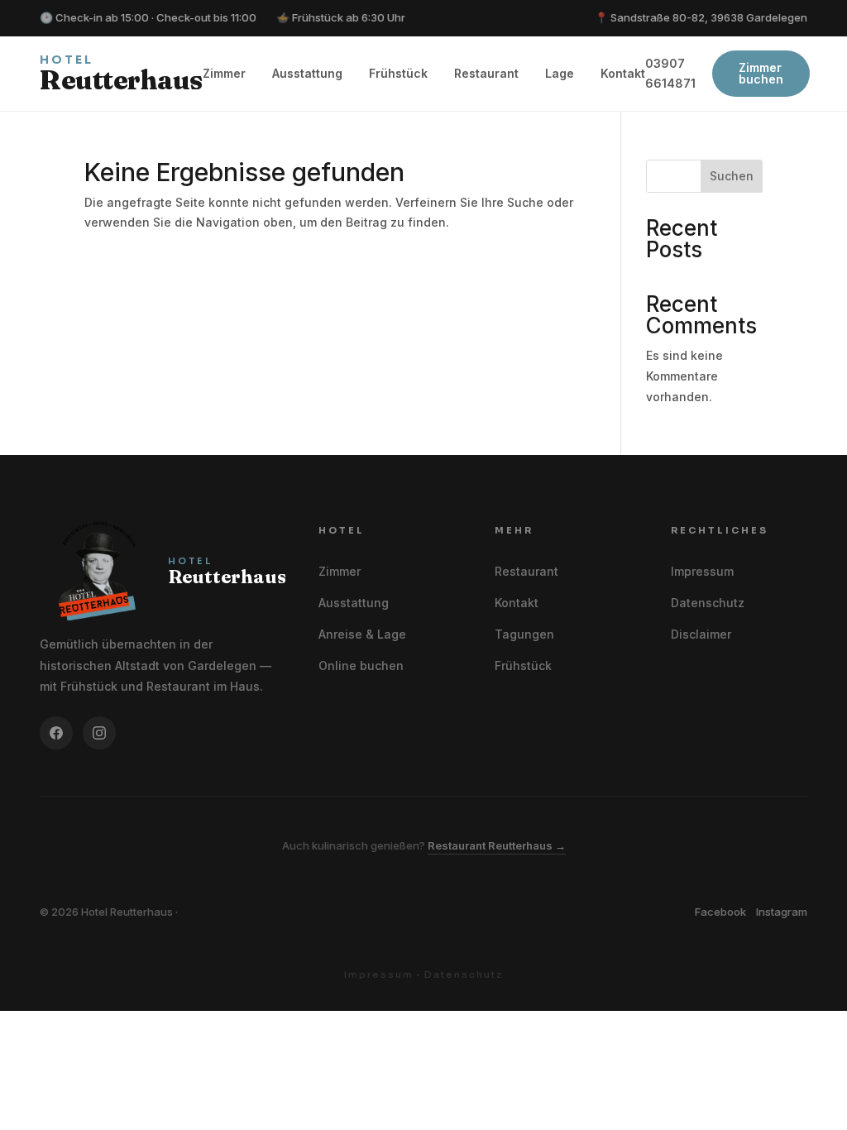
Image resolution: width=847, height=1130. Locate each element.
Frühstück (398, 73)
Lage (559, 73)
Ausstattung (307, 73)
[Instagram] (99, 732)
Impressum (702, 571)
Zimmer (224, 73)
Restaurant (486, 73)
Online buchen (361, 665)
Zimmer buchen (761, 73)
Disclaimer (701, 634)
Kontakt (623, 73)
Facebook (720, 911)
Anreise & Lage (362, 634)
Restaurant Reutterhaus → (497, 845)
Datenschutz (707, 603)
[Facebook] (56, 732)
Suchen (732, 176)
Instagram (781, 911)
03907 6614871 (670, 73)
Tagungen (524, 634)
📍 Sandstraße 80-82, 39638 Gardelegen (701, 17)
